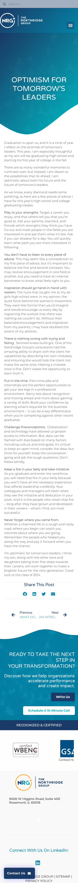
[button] (70, 25)
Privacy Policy (39, 881)
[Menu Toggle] (39, 820)
